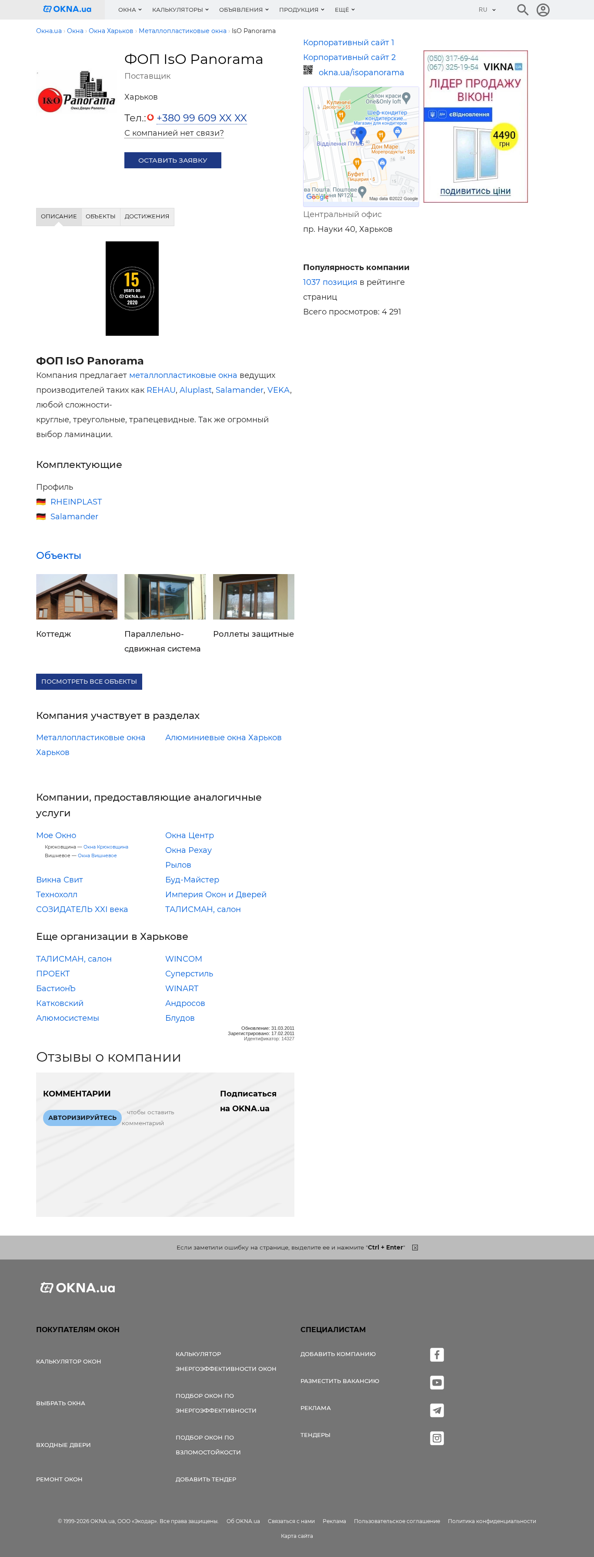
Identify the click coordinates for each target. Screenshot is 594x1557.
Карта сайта (297, 1536)
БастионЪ (56, 988)
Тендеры (315, 1434)
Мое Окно (56, 835)
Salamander (240, 390)
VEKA (278, 390)
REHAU (161, 390)
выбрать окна (60, 1403)
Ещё (342, 9)
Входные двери (63, 1444)
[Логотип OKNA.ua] (74, 10)
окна (227, 375)
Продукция (299, 9)
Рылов (178, 865)
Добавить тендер (206, 1479)
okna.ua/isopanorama (361, 72)
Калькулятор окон (68, 1361)
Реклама (315, 1407)
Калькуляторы (177, 9)
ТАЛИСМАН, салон (203, 909)
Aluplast (196, 390)
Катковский (59, 1003)
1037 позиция (330, 282)
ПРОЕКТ (53, 974)
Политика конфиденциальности (492, 1521)
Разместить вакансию (339, 1380)
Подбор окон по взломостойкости (208, 1445)
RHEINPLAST (76, 502)
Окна (127, 9)
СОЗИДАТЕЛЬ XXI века (82, 909)
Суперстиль (189, 974)
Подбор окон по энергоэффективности (216, 1403)
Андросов (185, 1003)
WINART (181, 988)
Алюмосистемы (67, 1018)
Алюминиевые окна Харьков (223, 737)
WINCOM (183, 959)
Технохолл (56, 894)
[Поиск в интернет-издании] (523, 10)
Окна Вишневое (97, 856)
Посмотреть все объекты (89, 681)
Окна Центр (189, 835)
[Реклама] (476, 127)
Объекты (58, 555)
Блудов (180, 1018)
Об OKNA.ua (243, 1521)
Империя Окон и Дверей (216, 894)
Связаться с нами (291, 1521)
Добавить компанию (338, 1353)
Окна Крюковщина (105, 847)
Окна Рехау (188, 850)
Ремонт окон (59, 1479)
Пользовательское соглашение (397, 1521)
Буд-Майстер (192, 880)
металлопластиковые (172, 375)
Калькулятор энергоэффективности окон (226, 1361)
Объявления (241, 9)
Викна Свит (59, 880)
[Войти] (543, 10)
